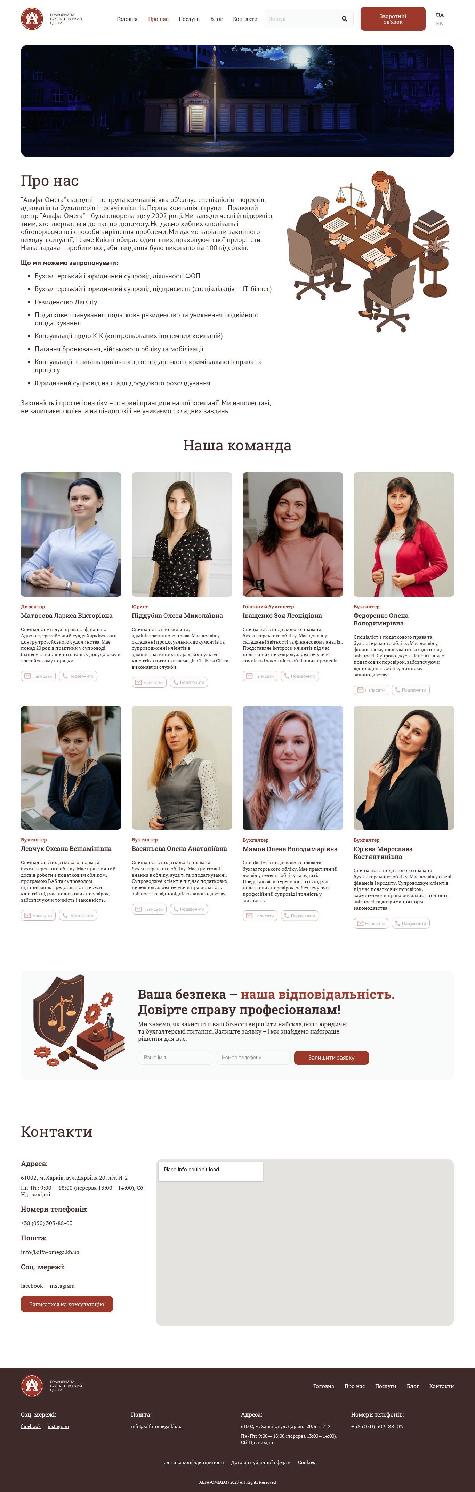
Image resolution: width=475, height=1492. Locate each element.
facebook (32, 1286)
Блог (216, 18)
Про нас (158, 18)
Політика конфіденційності (192, 1462)
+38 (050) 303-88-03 (47, 1223)
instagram (62, 1286)
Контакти (245, 18)
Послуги (189, 18)
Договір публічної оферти (261, 1462)
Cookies (306, 1462)
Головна (127, 18)
